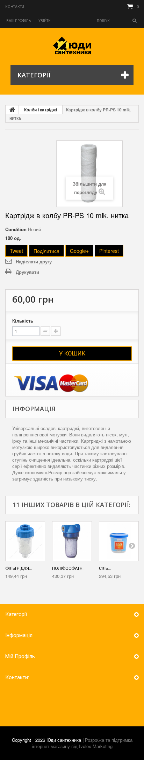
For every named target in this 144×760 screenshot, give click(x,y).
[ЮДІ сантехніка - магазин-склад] (72, 45)
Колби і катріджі (40, 109)
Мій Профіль (20, 656)
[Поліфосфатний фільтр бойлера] (72, 541)
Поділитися (46, 250)
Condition (16, 229)
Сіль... (105, 568)
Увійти (44, 21)
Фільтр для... (18, 568)
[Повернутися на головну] (12, 109)
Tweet (16, 250)
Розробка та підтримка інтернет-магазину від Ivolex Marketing (82, 743)
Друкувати (27, 272)
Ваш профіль (18, 21)
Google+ (79, 250)
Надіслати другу (34, 261)
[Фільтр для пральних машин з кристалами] (25, 541)
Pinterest (109, 250)
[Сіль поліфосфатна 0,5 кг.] (119, 541)
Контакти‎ (14, 7)
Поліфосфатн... (69, 568)
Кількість (22, 321)
